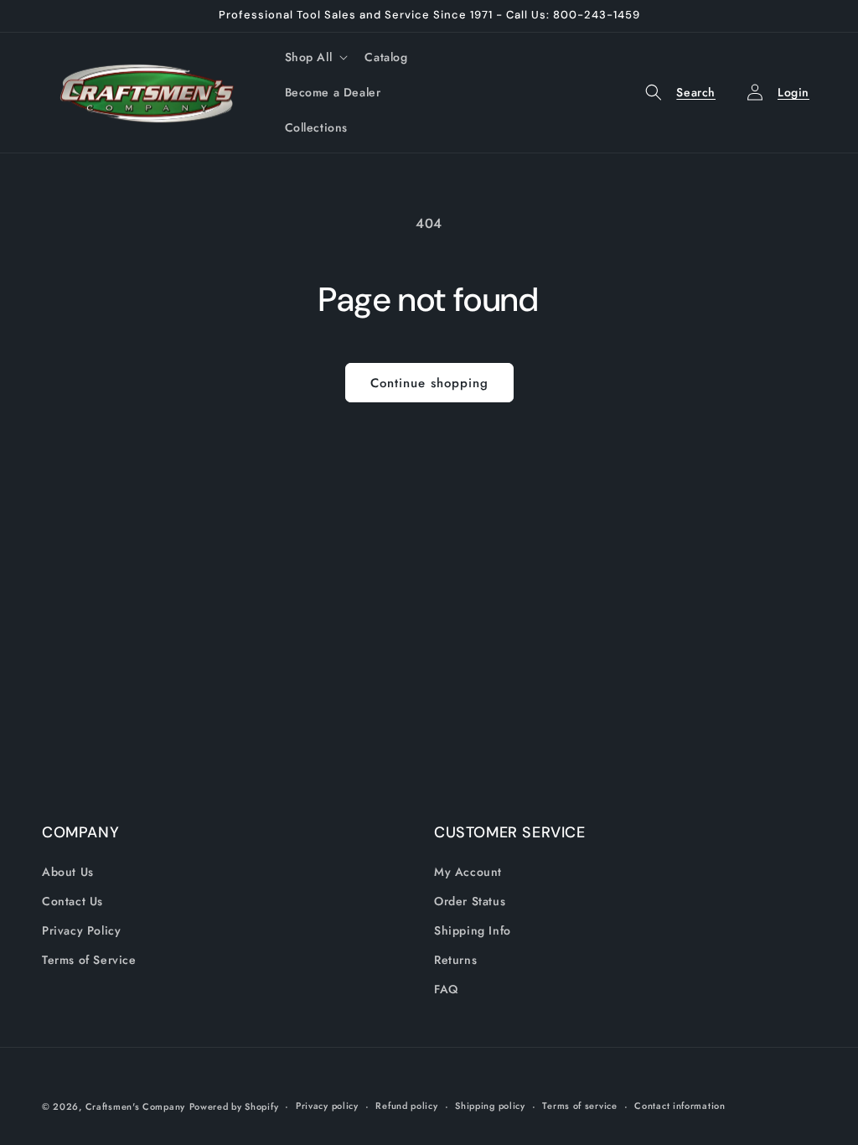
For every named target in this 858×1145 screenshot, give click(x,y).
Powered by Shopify (234, 1106)
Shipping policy (490, 1105)
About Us (68, 871)
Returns (455, 959)
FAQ (446, 989)
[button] (315, 57)
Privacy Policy (81, 930)
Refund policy (406, 1105)
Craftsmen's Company (135, 1106)
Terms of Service (89, 959)
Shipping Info (472, 930)
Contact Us (72, 901)
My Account (468, 871)
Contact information (679, 1105)
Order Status (469, 901)
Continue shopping (429, 383)
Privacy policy (327, 1105)
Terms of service (579, 1105)
